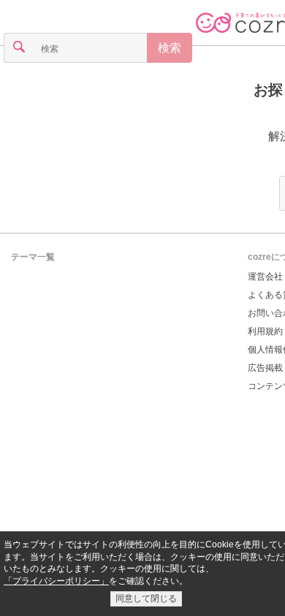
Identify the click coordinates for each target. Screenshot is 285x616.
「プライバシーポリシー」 (56, 581)
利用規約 (265, 331)
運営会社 (265, 277)
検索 (169, 48)
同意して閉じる (146, 598)
